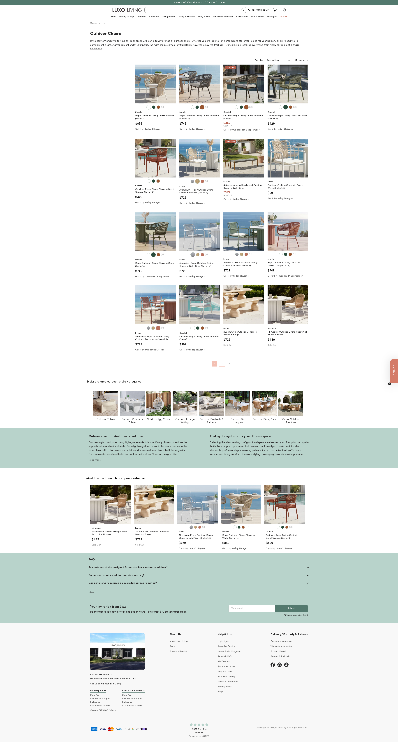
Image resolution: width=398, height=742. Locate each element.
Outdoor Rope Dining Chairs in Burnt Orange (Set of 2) (154, 191)
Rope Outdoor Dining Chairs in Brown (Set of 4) (199, 117)
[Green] (154, 107)
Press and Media (178, 651)
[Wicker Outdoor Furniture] (290, 403)
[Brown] (158, 107)
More (92, 592)
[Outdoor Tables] (105, 403)
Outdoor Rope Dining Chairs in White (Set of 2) (199, 338)
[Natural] (197, 181)
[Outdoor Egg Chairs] (158, 403)
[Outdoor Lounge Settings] (185, 403)
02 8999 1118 (107, 684)
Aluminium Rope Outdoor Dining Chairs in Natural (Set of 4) (196, 191)
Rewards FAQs (225, 656)
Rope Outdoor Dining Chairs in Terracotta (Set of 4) (284, 264)
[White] (148, 107)
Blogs (172, 646)
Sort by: (259, 60)
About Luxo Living (178, 641)
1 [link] (214, 363)
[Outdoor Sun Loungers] (237, 403)
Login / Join (223, 641)
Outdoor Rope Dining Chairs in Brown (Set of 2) (243, 117)
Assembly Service (226, 646)
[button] (284, 10)
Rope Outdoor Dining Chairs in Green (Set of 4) (155, 264)
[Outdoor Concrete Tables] (132, 403)
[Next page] (229, 363)
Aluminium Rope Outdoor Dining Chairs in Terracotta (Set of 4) (152, 338)
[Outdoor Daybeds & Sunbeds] (211, 403)
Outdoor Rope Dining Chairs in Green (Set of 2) (287, 117)
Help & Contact (226, 671)
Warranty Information (282, 646)
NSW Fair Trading (226, 677)
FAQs (220, 692)
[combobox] (195, 10)
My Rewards (224, 661)
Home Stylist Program (229, 651)
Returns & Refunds (280, 656)
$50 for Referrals (226, 666)
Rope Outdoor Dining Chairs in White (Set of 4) (154, 117)
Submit (291, 608)
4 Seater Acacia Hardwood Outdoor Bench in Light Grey (243, 186)
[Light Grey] (192, 181)
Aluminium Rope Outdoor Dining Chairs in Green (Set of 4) (240, 264)
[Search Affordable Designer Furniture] (243, 10)
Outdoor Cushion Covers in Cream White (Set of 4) (286, 186)
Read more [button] (96, 48)
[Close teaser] (389, 383)
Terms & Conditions (228, 682)
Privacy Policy (224, 687)
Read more (95, 460)
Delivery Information (281, 641)
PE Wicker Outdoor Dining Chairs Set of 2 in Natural (287, 333)
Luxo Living (280, 728)
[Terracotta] (202, 181)
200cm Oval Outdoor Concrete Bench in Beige (240, 333)
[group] (110, 504)
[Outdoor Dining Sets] (264, 403)
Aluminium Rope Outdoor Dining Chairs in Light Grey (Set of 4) (196, 264)
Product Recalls (279, 651)
